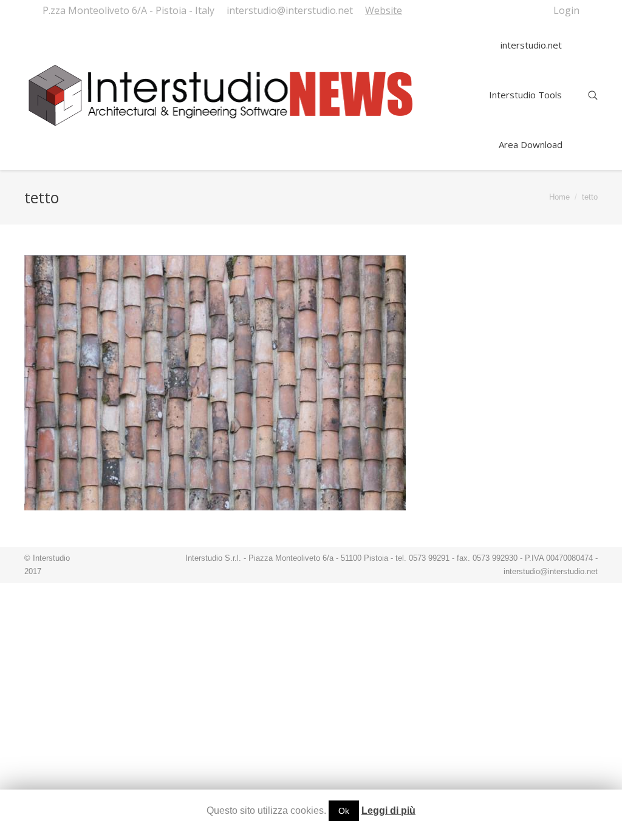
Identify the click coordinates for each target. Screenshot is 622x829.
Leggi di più (388, 810)
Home (559, 196)
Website (383, 10)
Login (566, 10)
